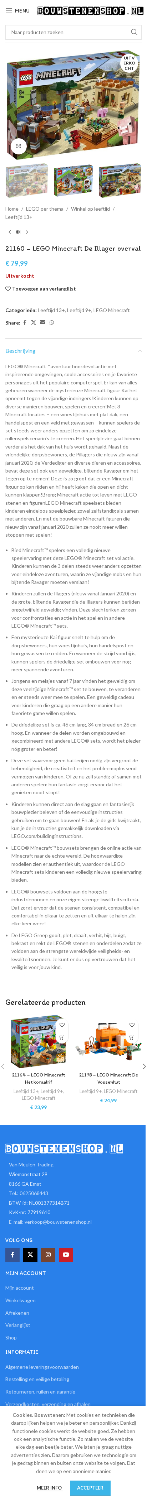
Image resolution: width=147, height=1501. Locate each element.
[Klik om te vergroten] (19, 146)
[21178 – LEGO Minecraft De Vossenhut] (108, 1041)
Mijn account (19, 1288)
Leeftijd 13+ (18, 217)
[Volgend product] (26, 232)
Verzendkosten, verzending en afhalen (48, 1404)
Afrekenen (17, 1313)
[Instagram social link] (48, 1255)
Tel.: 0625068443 (28, 1193)
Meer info (50, 1488)
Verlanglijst (17, 1325)
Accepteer (90, 1488)
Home (12, 209)
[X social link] (33, 322)
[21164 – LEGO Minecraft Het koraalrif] (38, 1041)
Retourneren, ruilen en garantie (40, 1392)
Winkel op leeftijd (90, 209)
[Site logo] (90, 10)
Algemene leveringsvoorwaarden (42, 1367)
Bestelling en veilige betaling (37, 1379)
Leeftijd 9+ (79, 310)
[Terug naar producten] (18, 232)
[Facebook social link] (24, 322)
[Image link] (64, 1148)
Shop (11, 1337)
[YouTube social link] (66, 1255)
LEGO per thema (45, 209)
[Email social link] (42, 322)
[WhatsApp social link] (51, 322)
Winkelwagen (20, 1300)
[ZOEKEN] (134, 32)
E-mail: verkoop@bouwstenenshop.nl (50, 1222)
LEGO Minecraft (111, 310)
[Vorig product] (9, 232)
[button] (12, 105)
